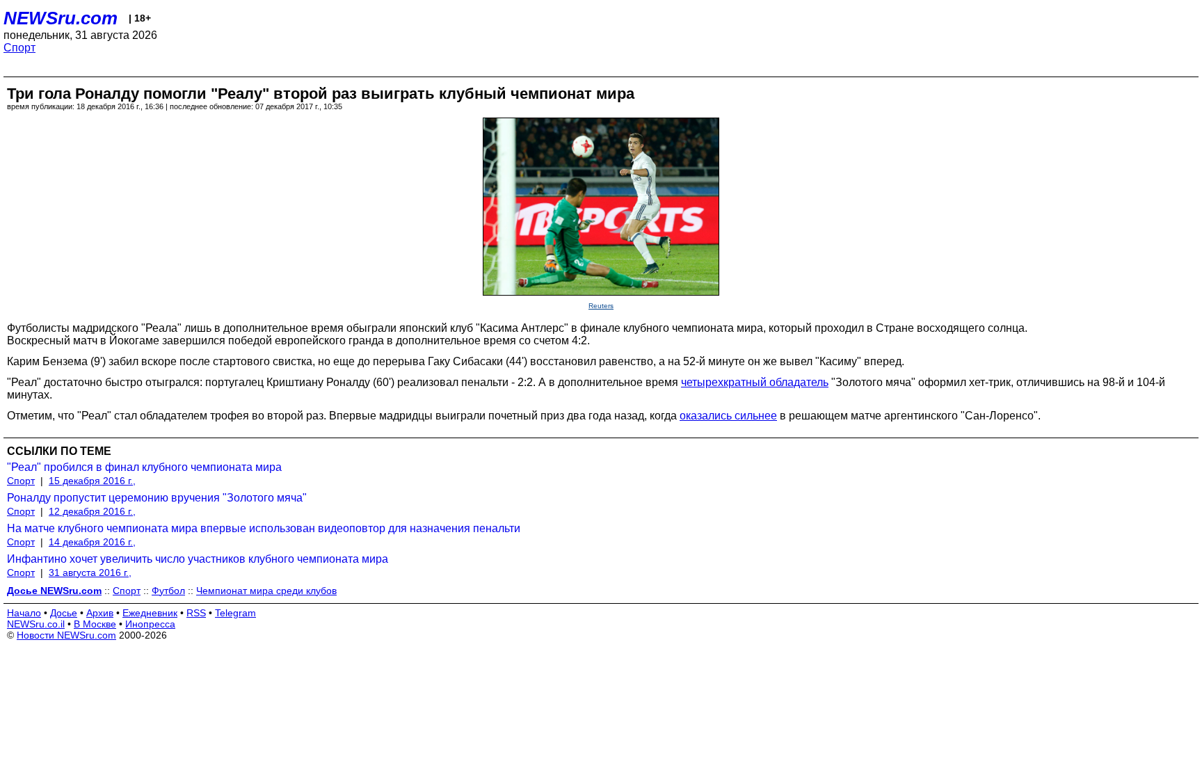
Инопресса (150, 624)
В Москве (95, 624)
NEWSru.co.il (36, 624)
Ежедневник (149, 612)
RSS (196, 612)
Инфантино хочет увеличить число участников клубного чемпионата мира (197, 559)
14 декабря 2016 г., (92, 541)
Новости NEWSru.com (66, 635)
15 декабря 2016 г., (92, 480)
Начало (24, 612)
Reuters (601, 306)
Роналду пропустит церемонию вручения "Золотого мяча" (157, 498)
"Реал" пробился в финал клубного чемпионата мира (144, 467)
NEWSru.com (60, 18)
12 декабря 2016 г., (92, 511)
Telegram (235, 612)
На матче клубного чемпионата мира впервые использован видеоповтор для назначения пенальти (263, 528)
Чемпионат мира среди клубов (266, 590)
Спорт (19, 48)
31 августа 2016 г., (90, 572)
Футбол (168, 590)
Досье (63, 612)
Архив (99, 612)
